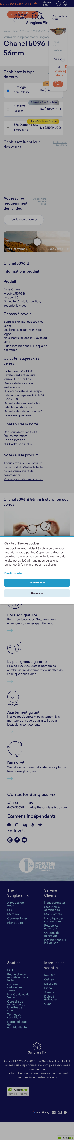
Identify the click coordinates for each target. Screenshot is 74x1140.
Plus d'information (13, 573)
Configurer (37, 593)
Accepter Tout (37, 582)
